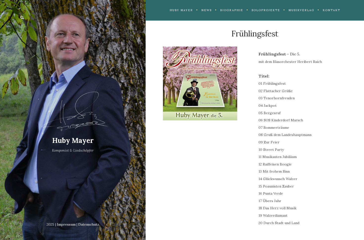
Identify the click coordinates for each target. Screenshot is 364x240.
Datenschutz (88, 224)
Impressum (66, 224)
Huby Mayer (73, 140)
